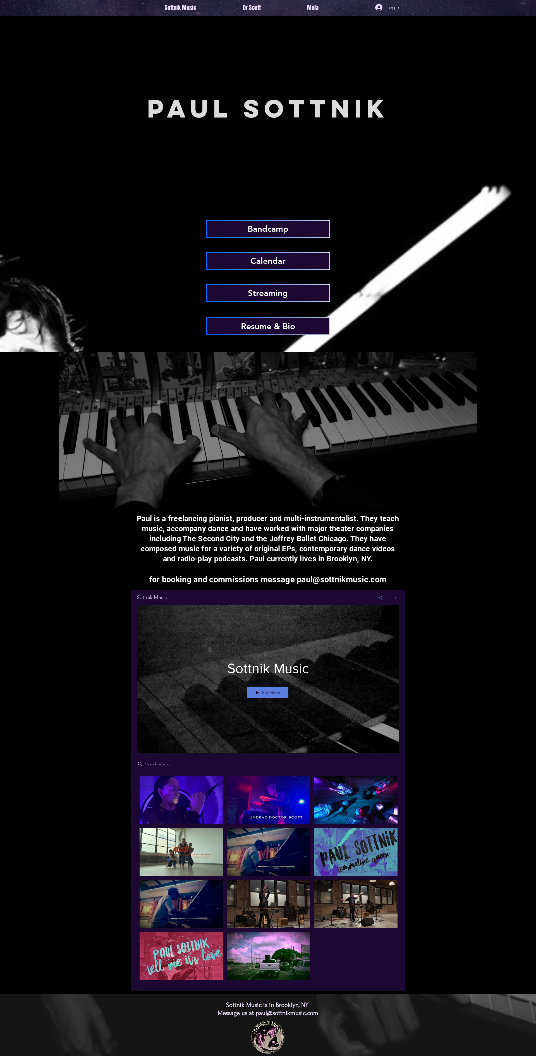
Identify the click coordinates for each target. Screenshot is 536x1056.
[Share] (380, 597)
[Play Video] (181, 800)
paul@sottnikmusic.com (341, 579)
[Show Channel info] (393, 597)
